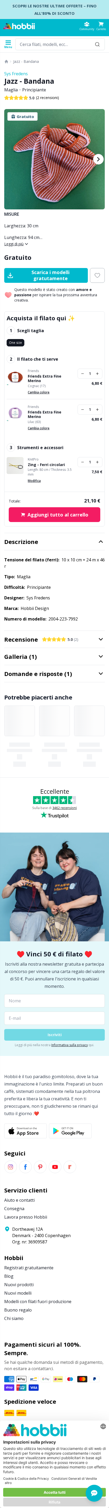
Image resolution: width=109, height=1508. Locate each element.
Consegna (14, 1208)
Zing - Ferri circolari (46, 464)
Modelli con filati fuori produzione (37, 1301)
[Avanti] (98, 159)
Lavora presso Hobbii (25, 1217)
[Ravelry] (69, 1167)
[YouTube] (55, 1167)
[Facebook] (25, 1167)
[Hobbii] (19, 26)
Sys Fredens (16, 74)
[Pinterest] (40, 1167)
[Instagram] (10, 1167)
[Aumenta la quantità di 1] (97, 373)
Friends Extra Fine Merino (44, 378)
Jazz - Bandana (26, 61)
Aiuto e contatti (19, 1200)
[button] (101, 26)
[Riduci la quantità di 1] (82, 373)
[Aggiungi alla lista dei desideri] (97, 275)
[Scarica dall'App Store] (25, 1131)
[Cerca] (97, 44)
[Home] (6, 61)
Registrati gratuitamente (28, 1268)
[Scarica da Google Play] (70, 1131)
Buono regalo (18, 1310)
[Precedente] (10, 159)
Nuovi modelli (17, 1293)
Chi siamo (14, 1318)
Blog (8, 1276)
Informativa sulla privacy (69, 1045)
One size (15, 342)
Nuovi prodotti (19, 1285)
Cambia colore (38, 392)
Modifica (34, 480)
